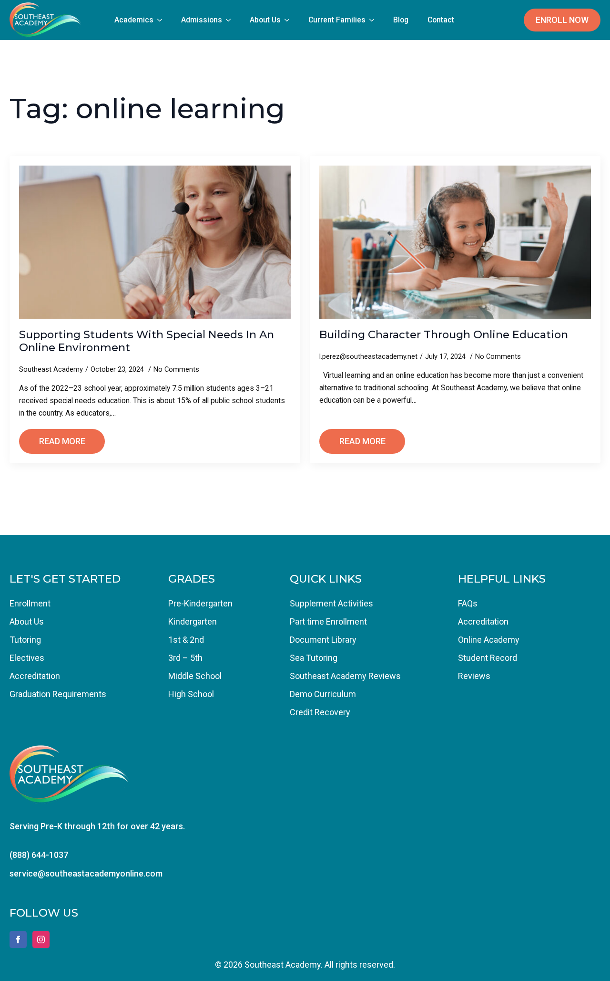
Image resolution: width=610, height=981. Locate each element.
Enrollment (30, 603)
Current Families (337, 19)
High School (191, 694)
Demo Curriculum (323, 694)
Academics (133, 19)
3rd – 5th (185, 658)
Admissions (201, 19)
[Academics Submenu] (162, 20)
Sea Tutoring (313, 658)
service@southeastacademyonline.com (86, 873)
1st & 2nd (186, 640)
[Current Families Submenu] (375, 20)
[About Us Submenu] (290, 20)
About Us (265, 19)
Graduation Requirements (58, 694)
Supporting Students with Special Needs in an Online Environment (146, 341)
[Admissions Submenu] (231, 20)
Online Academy (488, 640)
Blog (400, 19)
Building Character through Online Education (443, 334)
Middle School (195, 676)
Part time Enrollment (328, 621)
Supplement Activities (331, 603)
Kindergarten (192, 621)
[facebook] (18, 939)
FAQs (468, 603)
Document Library (323, 640)
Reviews (474, 676)
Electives (27, 658)
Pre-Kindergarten (200, 603)
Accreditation (35, 676)
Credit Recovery (320, 712)
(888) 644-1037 (39, 855)
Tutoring (25, 640)
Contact (440, 19)
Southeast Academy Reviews (345, 676)
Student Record (487, 658)
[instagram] (41, 939)
